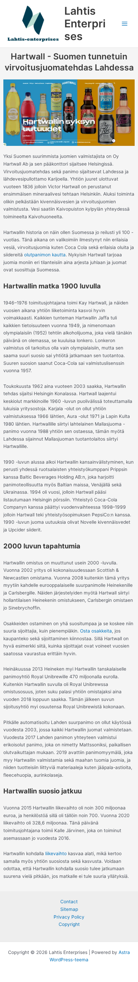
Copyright (69, 924)
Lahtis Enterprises (85, 23)
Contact (69, 901)
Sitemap (69, 909)
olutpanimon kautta (45, 254)
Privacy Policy (69, 917)
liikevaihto (56, 853)
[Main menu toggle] (125, 24)
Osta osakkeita (96, 631)
